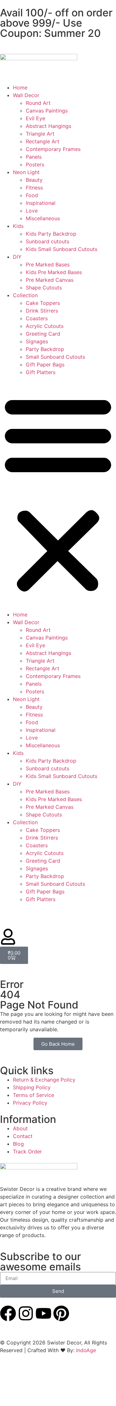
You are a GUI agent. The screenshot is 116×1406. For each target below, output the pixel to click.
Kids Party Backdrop (51, 233)
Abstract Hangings (48, 126)
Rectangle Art (42, 141)
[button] (58, 493)
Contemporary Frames (53, 149)
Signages (37, 341)
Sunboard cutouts (47, 241)
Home (20, 87)
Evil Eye (35, 118)
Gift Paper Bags (45, 364)
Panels (34, 157)
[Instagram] (26, 1313)
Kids (18, 226)
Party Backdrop (45, 349)
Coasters (37, 318)
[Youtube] (43, 1313)
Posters (35, 164)
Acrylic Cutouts (44, 326)
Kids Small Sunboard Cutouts (61, 249)
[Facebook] (8, 1313)
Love (32, 210)
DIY (17, 257)
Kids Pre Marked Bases (54, 272)
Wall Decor (26, 95)
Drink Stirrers (42, 310)
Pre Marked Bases (48, 264)
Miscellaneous (43, 218)
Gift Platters (40, 372)
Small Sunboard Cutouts (55, 357)
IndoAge (86, 1350)
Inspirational (40, 203)
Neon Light (26, 172)
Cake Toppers (43, 303)
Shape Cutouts (44, 287)
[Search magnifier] (103, 1386)
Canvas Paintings (47, 110)
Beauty (34, 180)
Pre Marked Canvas (49, 280)
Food (32, 195)
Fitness (34, 187)
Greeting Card (43, 334)
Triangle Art (40, 133)
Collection (25, 295)
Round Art (38, 103)
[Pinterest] (61, 1313)
